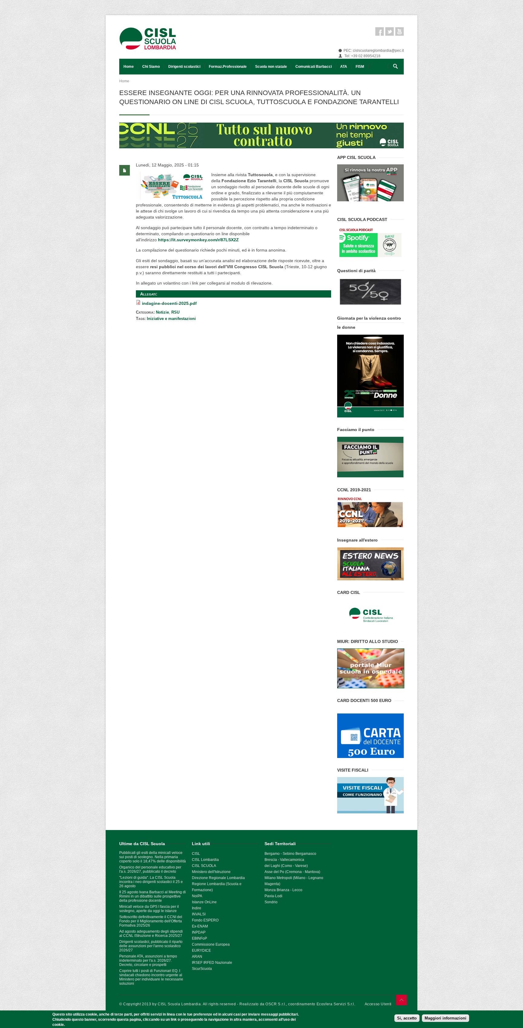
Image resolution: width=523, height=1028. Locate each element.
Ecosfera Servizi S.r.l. (336, 1004)
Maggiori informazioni (445, 1018)
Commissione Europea (211, 944)
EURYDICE (201, 950)
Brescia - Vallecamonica (284, 860)
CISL (196, 854)
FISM (360, 66)
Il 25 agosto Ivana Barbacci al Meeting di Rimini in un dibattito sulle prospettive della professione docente (152, 896)
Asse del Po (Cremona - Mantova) (292, 872)
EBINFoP (199, 938)
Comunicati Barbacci (313, 66)
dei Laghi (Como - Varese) (286, 866)
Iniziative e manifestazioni (171, 318)
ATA (343, 66)
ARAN (197, 956)
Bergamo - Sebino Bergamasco (290, 854)
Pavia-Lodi (273, 896)
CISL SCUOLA (204, 866)
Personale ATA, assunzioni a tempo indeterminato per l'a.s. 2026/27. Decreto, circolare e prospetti (148, 960)
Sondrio (271, 902)
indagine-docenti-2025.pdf (169, 303)
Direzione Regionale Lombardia (218, 878)
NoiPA (197, 896)
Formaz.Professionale (228, 66)
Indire (196, 908)
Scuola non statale (271, 66)
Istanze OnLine (204, 902)
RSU (175, 312)
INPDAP (199, 932)
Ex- (194, 926)
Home (128, 66)
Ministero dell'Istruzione (211, 872)
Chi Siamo (151, 66)
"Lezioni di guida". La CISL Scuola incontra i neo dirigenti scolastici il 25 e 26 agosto (151, 881)
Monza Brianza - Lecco (283, 890)
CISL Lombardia (205, 860)
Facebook (379, 31)
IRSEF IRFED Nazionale (212, 962)
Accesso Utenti (378, 1004)
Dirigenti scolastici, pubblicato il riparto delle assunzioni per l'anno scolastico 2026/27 (151, 946)
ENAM (202, 926)
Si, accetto (407, 1018)
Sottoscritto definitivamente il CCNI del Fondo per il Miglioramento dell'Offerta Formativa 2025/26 (150, 921)
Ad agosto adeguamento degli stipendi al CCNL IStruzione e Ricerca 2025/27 (151, 933)
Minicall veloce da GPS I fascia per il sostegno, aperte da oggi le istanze (149, 908)
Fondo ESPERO (205, 920)
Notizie (162, 312)
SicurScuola (202, 969)
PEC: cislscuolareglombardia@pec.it (374, 50)
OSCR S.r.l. (275, 1004)
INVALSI (199, 914)
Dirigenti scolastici (184, 66)
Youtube (399, 31)
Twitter (389, 31)
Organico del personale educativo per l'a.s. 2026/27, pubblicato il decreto (150, 869)
